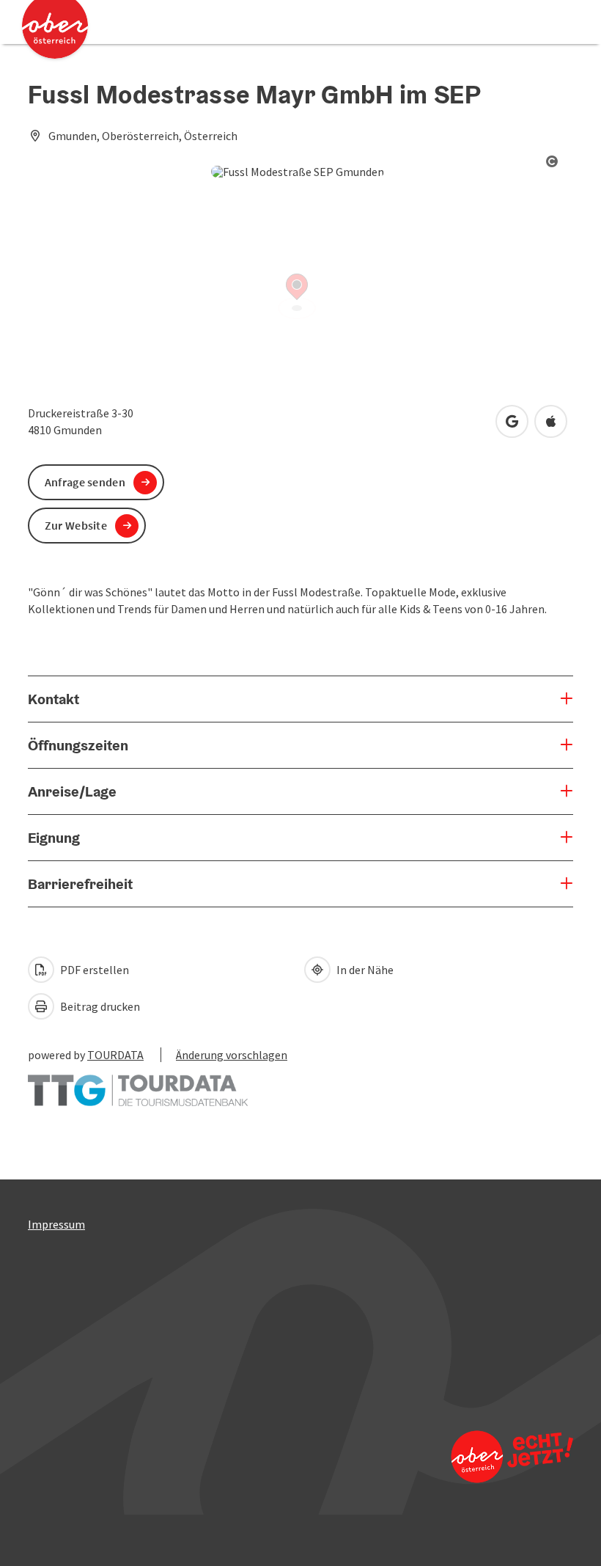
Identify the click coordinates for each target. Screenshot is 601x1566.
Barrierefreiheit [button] (80, 883)
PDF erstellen (93, 969)
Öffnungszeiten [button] (78, 745)
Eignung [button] (54, 837)
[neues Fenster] (138, 1083)
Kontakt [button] (53, 699)
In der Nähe (364, 969)
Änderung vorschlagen (231, 1054)
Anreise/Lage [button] (72, 791)
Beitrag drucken (99, 1006)
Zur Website (76, 525)
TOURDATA (115, 1054)
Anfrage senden (85, 482)
